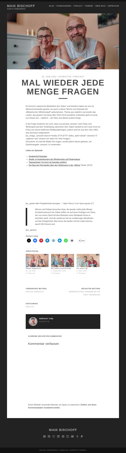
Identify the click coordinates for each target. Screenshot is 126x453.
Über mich (100, 6)
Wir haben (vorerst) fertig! (61, 268)
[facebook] (49, 436)
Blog (51, 6)
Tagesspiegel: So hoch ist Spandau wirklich (48, 162)
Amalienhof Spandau (38, 156)
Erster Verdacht (35, 292)
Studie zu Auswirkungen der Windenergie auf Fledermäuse (54, 159)
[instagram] (54, 436)
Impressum (113, 6)
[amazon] (77, 436)
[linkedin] (58, 436)
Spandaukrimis (63, 6)
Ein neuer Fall (82, 268)
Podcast (78, 6)
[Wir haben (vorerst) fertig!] (62, 260)
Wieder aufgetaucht (33, 268)
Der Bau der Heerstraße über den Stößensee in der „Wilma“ (55, 165)
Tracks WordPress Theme (52, 450)
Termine (89, 6)
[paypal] (82, 436)
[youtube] (67, 436)
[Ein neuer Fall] (88, 260)
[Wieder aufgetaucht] (37, 260)
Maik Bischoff (21, 6)
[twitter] (44, 436)
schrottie (64, 77)
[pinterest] (63, 436)
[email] (72, 436)
